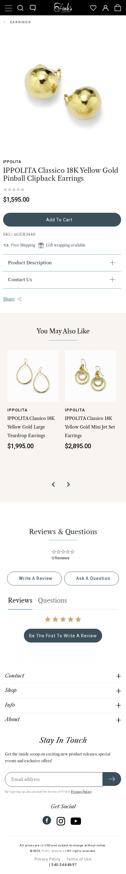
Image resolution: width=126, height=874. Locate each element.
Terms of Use (78, 859)
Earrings (20, 22)
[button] (55, 485)
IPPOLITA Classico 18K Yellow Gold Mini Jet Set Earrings (90, 427)
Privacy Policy (81, 791)
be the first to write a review (63, 635)
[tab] (34, 578)
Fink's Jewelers (53, 851)
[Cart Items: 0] (118, 8)
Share (9, 299)
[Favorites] (93, 8)
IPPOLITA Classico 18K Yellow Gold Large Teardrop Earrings (31, 427)
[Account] (105, 8)
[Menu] (8, 8)
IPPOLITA (12, 162)
